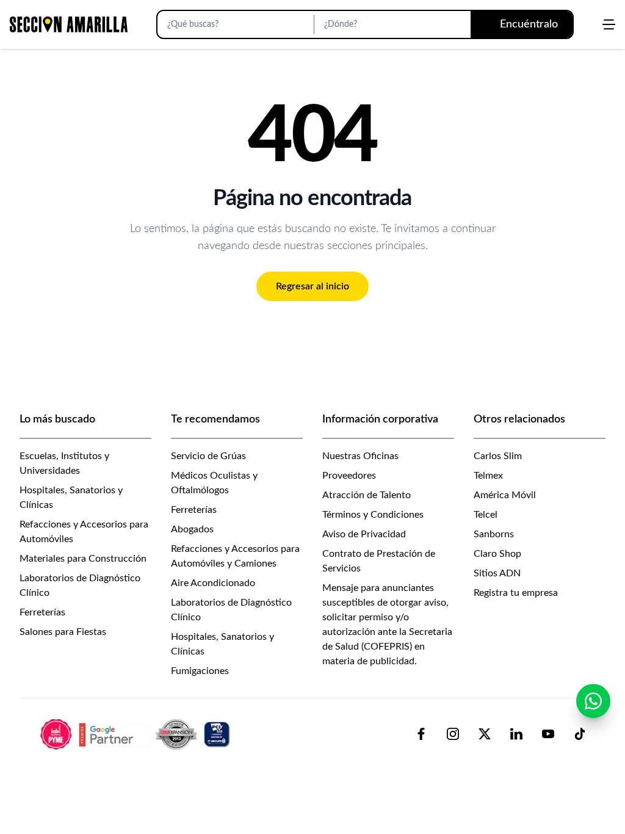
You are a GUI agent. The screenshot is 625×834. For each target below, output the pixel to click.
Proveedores (349, 475)
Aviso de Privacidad (364, 534)
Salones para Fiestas (63, 632)
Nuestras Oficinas (360, 456)
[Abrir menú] (608, 24)
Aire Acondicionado (213, 583)
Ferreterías (42, 612)
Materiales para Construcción (83, 559)
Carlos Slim (498, 456)
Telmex (488, 475)
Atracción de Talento (366, 495)
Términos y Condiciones (373, 515)
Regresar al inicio (312, 286)
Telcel (485, 515)
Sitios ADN (497, 573)
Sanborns (494, 534)
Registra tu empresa (516, 593)
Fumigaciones (200, 671)
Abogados (192, 529)
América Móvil (505, 495)
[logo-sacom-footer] (136, 734)
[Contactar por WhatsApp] (593, 701)
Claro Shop (497, 554)
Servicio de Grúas (208, 456)
